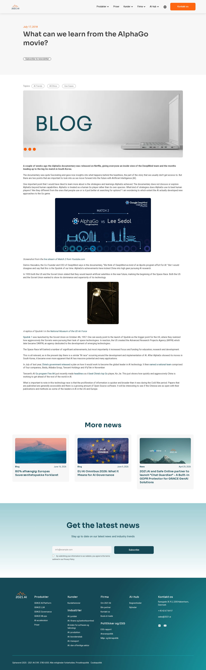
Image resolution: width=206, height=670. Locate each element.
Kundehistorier (74, 603)
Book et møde (107, 616)
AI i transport (73, 641)
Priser (116, 6)
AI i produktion (74, 632)
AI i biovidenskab (75, 637)
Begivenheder (135, 603)
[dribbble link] (165, 625)
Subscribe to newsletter (37, 59)
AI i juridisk (72, 616)
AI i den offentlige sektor (78, 645)
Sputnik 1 (27, 337)
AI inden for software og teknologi (78, 626)
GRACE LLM (39, 607)
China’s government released (56, 364)
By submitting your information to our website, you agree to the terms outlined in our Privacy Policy (81, 557)
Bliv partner (106, 607)
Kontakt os (182, 6)
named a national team (160, 364)
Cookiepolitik (96, 663)
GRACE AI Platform (42, 603)
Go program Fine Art (45, 373)
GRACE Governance (43, 612)
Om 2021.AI (106, 603)
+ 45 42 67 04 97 (165, 611)
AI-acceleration (41, 620)
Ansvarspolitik (107, 634)
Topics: (26, 86)
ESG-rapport (106, 629)
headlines (79, 373)
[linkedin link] (159, 625)
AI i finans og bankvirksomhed (81, 621)
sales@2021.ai (164, 617)
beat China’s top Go (98, 373)
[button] (103, 6)
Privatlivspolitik (82, 663)
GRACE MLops (40, 616)
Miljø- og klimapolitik (109, 638)
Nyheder (133, 607)
